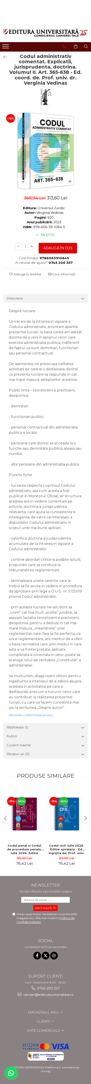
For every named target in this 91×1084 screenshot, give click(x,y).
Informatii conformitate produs (31, 715)
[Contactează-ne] (65, 46)
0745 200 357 (48, 988)
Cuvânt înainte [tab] (19, 745)
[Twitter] (45, 955)
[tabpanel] (45, 150)
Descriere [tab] (15, 298)
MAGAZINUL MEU (44, 1012)
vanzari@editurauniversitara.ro (48, 995)
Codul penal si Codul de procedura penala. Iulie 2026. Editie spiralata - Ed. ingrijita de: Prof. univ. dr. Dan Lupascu (24, 849)
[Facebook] (37, 955)
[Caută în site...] (86, 46)
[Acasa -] (45, 33)
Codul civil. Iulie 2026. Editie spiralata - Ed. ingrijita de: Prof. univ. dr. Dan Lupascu (67, 849)
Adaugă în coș (57, 248)
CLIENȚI (44, 1021)
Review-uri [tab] (18, 754)
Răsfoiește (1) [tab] (17, 727)
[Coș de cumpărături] (75, 46)
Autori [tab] (12, 736)
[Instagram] (54, 955)
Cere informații (63, 274)
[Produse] (6, 47)
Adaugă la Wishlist (27, 274)
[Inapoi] (3, 57)
